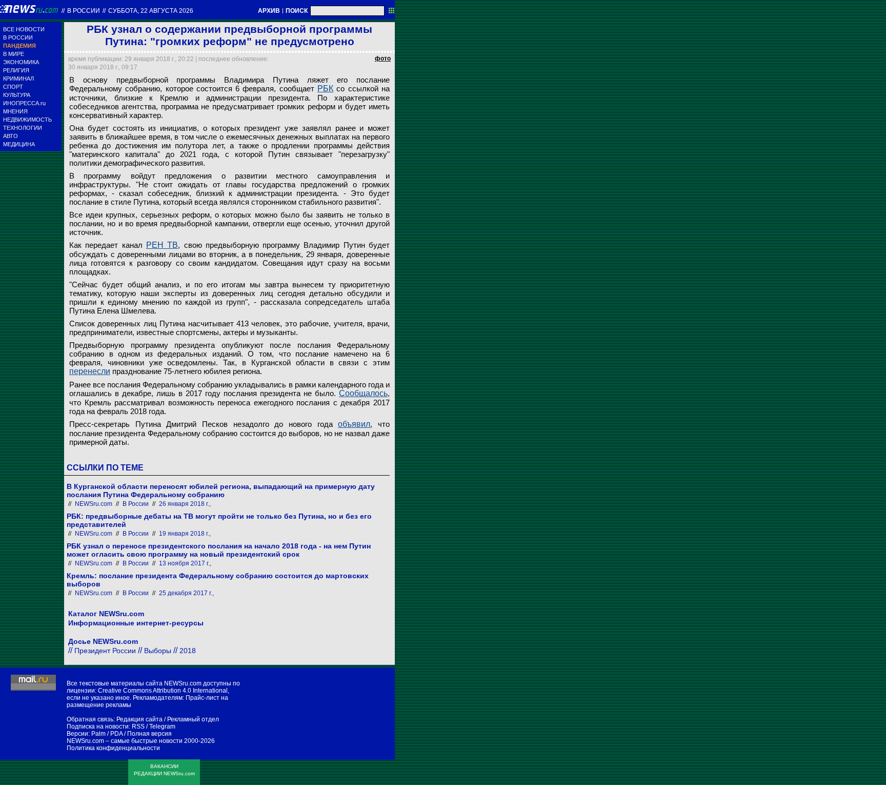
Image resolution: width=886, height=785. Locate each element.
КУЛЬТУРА (16, 95)
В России (83, 10)
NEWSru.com (93, 503)
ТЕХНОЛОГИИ (22, 128)
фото (383, 58)
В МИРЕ (13, 54)
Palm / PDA (107, 733)
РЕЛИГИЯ (16, 70)
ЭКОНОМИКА (21, 62)
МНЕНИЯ (15, 111)
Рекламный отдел (193, 719)
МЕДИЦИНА (19, 144)
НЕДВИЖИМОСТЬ (27, 119)
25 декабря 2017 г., (186, 593)
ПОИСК (297, 10)
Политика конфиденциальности (113, 748)
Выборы (157, 650)
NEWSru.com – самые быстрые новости (125, 740)
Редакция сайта (139, 719)
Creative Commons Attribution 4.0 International (163, 690)
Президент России (105, 650)
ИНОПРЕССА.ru (24, 103)
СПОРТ (13, 87)
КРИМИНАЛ (18, 78)
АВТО (10, 136)
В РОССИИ (18, 37)
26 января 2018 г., (185, 503)
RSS (138, 726)
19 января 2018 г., (185, 533)
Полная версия (149, 733)
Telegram (162, 726)
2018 (187, 650)
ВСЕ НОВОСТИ (24, 29)
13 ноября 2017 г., (185, 563)
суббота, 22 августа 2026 (150, 10)
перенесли (89, 371)
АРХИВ (269, 10)
